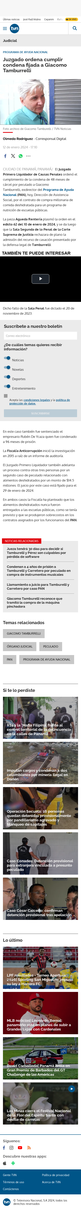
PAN (9, 659)
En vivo (72, 19)
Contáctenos (11, 1189)
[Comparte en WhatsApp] (21, 156)
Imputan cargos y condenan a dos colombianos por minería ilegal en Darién (37, 774)
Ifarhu (60, 19)
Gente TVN (10, 1175)
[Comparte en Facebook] (5, 156)
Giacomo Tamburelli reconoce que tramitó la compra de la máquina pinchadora (34, 602)
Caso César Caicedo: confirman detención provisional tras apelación (39, 912)
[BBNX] (6, 1202)
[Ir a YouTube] (21, 1147)
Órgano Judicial (19, 646)
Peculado (50, 646)
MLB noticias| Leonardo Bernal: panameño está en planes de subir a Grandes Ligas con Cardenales (39, 1024)
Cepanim (49, 19)
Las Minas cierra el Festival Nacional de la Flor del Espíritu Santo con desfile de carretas (39, 1115)
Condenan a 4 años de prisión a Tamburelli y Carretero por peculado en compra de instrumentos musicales (39, 571)
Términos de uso (13, 1182)
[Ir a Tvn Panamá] (39, 28)
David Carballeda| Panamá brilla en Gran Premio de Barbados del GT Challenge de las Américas (38, 1070)
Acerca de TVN (51, 1182)
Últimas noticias (11, 19)
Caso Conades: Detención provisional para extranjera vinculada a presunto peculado (40, 865)
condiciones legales (37, 400)
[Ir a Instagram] (12, 1147)
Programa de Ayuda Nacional (46, 659)
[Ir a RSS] (30, 1147)
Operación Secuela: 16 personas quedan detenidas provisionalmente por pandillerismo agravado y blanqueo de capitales (39, 817)
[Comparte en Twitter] (13, 156)
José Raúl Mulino (32, 19)
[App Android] (14, 1163)
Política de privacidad (55, 1175)
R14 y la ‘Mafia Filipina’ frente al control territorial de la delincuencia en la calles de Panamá (39, 729)
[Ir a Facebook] (4, 1147)
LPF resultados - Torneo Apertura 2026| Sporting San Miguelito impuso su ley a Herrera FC (40, 979)
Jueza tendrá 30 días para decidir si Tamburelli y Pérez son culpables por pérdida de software (36, 553)
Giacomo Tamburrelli (24, 633)
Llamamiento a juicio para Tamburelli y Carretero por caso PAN (38, 587)
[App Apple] (5, 1163)
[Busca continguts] (74, 28)
